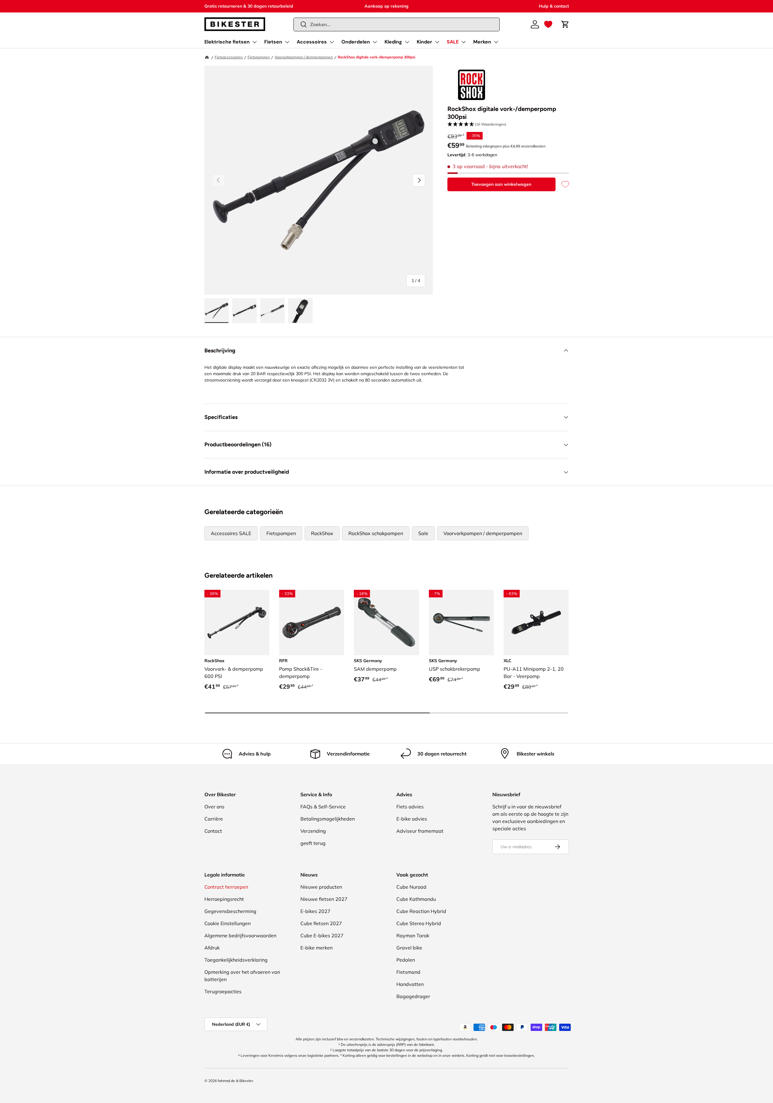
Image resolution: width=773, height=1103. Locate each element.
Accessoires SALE (231, 533)
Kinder (424, 42)
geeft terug (313, 843)
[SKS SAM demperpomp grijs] (386, 622)
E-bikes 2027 (315, 911)
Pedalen (405, 960)
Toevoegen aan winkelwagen (501, 184)
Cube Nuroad (411, 887)
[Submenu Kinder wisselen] (437, 42)
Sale (423, 533)
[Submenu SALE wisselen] (463, 42)
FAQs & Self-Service (323, 807)
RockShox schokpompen (375, 533)
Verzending (313, 831)
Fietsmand (408, 972)
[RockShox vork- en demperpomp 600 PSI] (236, 622)
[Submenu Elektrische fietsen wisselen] (254, 42)
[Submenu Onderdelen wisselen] (374, 42)
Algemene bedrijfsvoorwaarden (240, 935)
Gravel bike (409, 948)
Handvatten (410, 984)
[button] (548, 24)
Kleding (393, 42)
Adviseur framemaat (419, 831)
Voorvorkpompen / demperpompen (304, 57)
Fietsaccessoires (229, 57)
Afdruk (212, 948)
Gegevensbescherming (230, 911)
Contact (213, 831)
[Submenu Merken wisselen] (496, 42)
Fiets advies (410, 807)
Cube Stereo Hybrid (418, 923)
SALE (453, 42)
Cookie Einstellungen (227, 923)
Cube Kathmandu (416, 899)
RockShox (322, 533)
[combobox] (396, 24)
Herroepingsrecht (224, 899)
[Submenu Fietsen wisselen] (287, 42)
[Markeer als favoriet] (562, 184)
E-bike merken (316, 948)
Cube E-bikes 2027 (322, 935)
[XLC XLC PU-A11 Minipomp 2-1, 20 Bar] (536, 622)
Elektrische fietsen (227, 42)
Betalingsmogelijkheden (327, 819)
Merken (482, 42)
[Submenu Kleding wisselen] (407, 42)
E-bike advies (411, 819)
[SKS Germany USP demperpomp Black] (461, 622)
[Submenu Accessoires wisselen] (331, 42)
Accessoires (312, 42)
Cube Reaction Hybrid (421, 911)
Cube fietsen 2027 (321, 923)
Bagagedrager (413, 996)
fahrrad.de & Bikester (235, 1080)
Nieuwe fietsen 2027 (323, 899)
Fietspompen (259, 57)
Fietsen (273, 42)
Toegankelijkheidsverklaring (236, 960)
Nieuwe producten (321, 887)
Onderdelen (355, 42)
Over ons (214, 807)
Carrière (213, 819)
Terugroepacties (222, 991)
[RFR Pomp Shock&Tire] (311, 622)
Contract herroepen (226, 887)
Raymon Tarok (412, 935)
